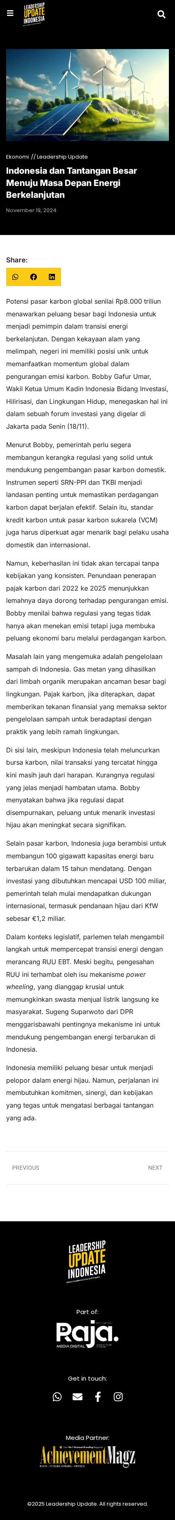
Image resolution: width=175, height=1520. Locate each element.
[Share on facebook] (33, 277)
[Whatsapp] (57, 1397)
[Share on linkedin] (52, 277)
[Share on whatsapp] (15, 277)
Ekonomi (17, 157)
